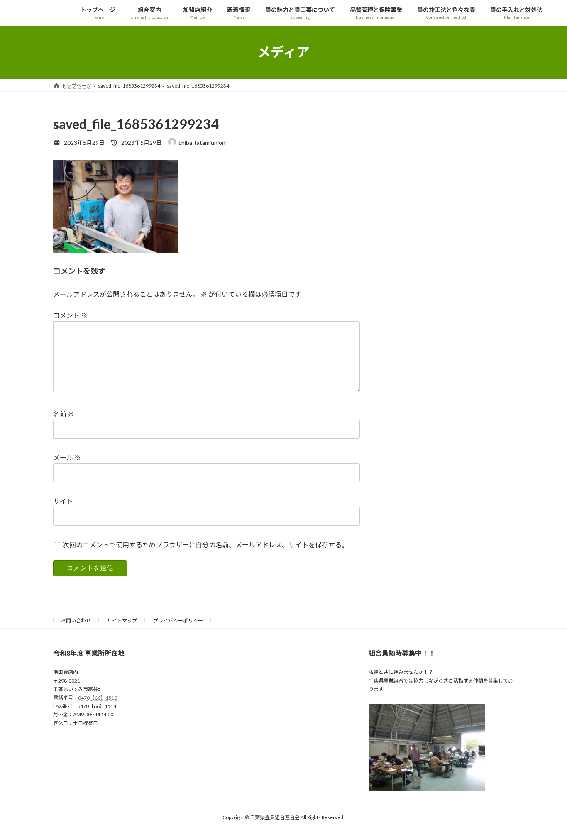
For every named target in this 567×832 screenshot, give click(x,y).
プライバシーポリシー (178, 620)
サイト (63, 501)
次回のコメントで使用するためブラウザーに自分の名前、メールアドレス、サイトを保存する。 (205, 545)
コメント (70, 316)
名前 (63, 414)
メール (67, 457)
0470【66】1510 (97, 698)
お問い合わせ (76, 620)
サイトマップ (122, 620)
